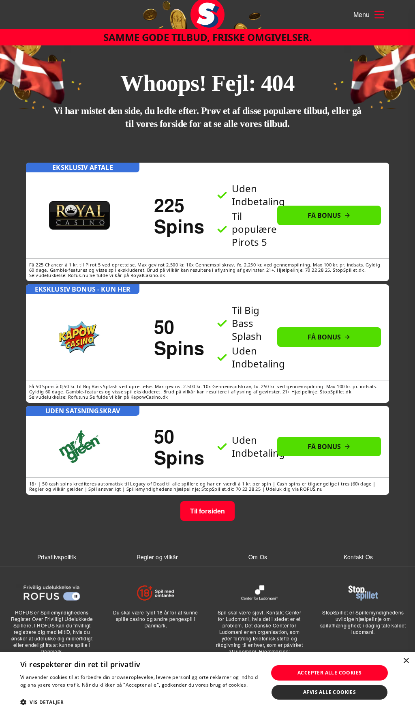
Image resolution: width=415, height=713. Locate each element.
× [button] (406, 661)
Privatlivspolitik (56, 557)
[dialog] (207, 682)
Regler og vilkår (157, 557)
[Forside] (207, 14)
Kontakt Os (358, 557)
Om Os (257, 557)
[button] (140, 702)
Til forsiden (207, 510)
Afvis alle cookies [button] (329, 692)
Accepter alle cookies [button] (329, 672)
